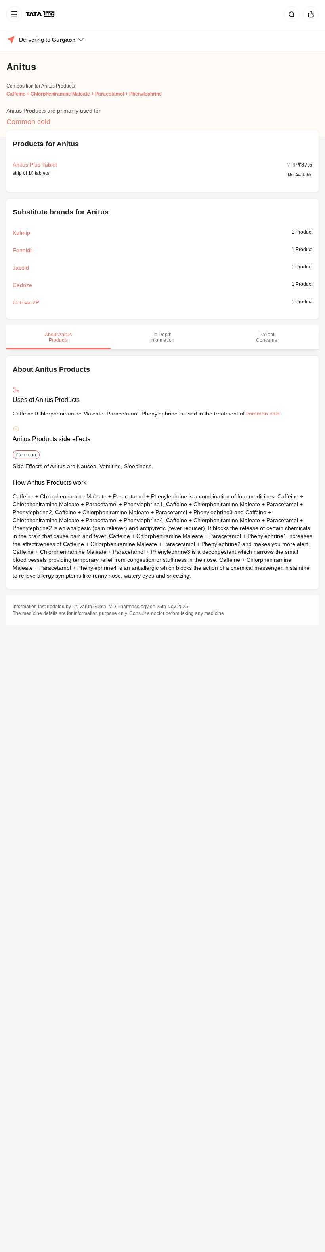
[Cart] (309, 14)
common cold (263, 413)
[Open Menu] (14, 14)
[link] (40, 14)
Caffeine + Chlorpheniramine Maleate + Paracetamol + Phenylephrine (84, 94)
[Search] (290, 14)
